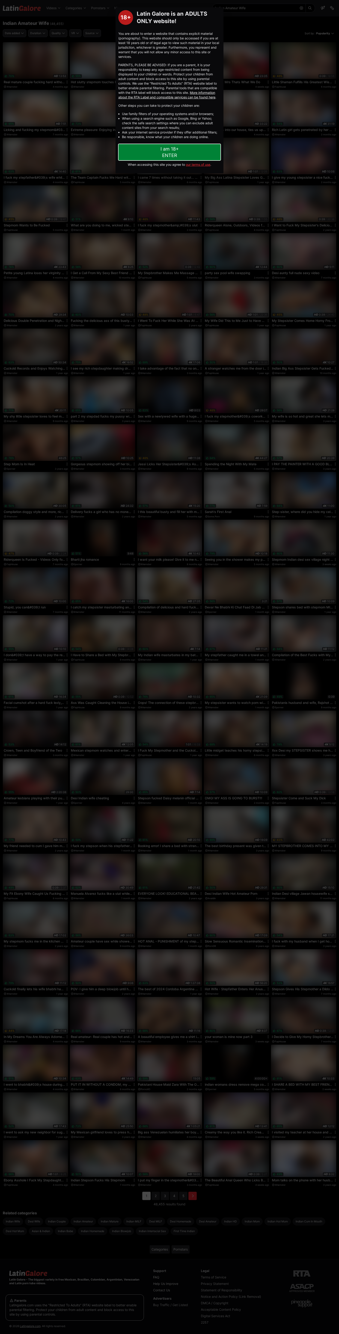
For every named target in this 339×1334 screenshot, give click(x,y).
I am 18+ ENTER (170, 152)
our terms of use (198, 164)
